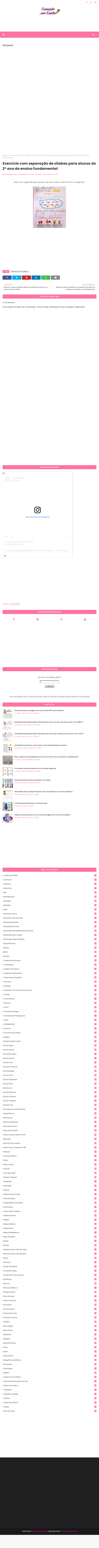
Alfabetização (49, 897)
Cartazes (49, 986)
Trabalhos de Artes (49, 1394)
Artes (49, 909)
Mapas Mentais (49, 1224)
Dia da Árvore (49, 1050)
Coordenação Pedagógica (49, 1016)
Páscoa (49, 1283)
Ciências (49, 1003)
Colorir (49, 1007)
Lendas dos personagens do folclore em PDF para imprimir (39, 710)
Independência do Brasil (49, 1203)
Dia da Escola (49, 1058)
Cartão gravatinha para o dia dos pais (30, 803)
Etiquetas (49, 1139)
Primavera (49, 1305)
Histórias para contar (49, 1194)
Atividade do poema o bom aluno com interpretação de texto (40, 745)
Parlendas (49, 1279)
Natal (49, 1258)
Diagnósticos (49, 1113)
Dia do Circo (49, 1075)
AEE (49, 892)
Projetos (49, 1322)
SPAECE (49, 1373)
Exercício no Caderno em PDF (49, 1147)
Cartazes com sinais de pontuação (49, 990)
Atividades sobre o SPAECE (49, 939)
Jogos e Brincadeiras (49, 1211)
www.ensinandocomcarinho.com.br (19, 174)
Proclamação (49, 1309)
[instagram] (91, 2)
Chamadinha (49, 999)
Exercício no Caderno (23, 155)
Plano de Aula (49, 1296)
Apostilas (49, 905)
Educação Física (49, 1126)
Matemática (49, 1228)
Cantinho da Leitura (49, 969)
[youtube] (85, 619)
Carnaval (49, 982)
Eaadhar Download (40, 1531)
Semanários (49, 1356)
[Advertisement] (49, 23)
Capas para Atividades (49, 973)
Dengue (49, 1037)
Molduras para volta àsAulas (49, 1254)
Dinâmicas (49, 1118)
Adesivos (49, 884)
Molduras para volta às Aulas (49, 1249)
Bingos (49, 948)
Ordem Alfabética (49, 1266)
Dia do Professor (49, 1092)
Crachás (49, 1028)
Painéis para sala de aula (49, 1275)
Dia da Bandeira (49, 1054)
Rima (49, 1347)
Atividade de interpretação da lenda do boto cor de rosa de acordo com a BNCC (49, 722)
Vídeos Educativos (49, 1402)
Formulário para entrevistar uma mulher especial (35, 768)
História (49, 1190)
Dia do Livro (49, 1088)
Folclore (49, 1169)
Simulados (49, 1364)
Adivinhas (49, 888)
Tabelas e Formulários (49, 1377)
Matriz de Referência (49, 1232)
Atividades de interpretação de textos (49, 931)
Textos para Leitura (49, 1385)
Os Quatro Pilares (49, 1271)
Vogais (49, 1407)
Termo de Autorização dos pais (49, 1381)
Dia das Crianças (49, 1067)
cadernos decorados (49, 960)
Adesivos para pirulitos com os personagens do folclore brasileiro (42, 815)
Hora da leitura (49, 1198)
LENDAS (49, 1220)
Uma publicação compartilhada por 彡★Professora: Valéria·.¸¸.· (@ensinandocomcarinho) (41, 550)
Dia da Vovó (49, 1062)
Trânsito (49, 1398)
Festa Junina (49, 1164)
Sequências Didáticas (49, 1360)
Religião (49, 1339)
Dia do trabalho (49, 1101)
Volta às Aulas (49, 1411)
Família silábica (49, 1156)
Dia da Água (49, 1045)
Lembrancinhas (49, 1215)
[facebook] (86, 2)
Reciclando (49, 1330)
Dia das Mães (49, 1071)
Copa (49, 1020)
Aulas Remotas (49, 943)
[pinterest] (95, 2)
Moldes (49, 1245)
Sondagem (49, 1368)
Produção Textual (49, 1317)
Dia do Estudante (49, 1079)
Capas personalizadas (49, 977)
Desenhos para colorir (49, 1041)
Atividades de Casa (49, 926)
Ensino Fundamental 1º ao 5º (49, 1135)
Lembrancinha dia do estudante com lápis (32, 780)
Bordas (49, 956)
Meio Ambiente (49, 1237)
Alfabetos (49, 901)
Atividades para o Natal (49, 935)
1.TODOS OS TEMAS (49, 875)
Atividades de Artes (49, 922)
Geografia (49, 1181)
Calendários (49, 965)
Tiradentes (49, 1390)
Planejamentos (49, 1292)
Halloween (49, 1186)
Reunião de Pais (49, 1343)
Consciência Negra (49, 1011)
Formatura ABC (49, 1173)
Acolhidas (49, 880)
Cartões (49, 994)
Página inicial (8, 155)
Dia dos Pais (49, 1105)
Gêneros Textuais (49, 1177)
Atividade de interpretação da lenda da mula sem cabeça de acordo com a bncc (49, 733)
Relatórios (49, 1334)
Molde (49, 1241)
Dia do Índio (49, 1084)
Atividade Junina (49, 914)
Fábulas (49, 1152)
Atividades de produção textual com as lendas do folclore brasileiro (43, 791)
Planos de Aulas (49, 1300)
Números (49, 1262)
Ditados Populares (49, 1122)
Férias (49, 1160)
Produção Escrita (49, 1313)
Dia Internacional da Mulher (49, 1109)
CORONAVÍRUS (49, 1024)
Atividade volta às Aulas (49, 918)
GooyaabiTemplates (69, 1531)
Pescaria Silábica (49, 1288)
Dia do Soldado (49, 1096)
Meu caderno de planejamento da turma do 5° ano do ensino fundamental (46, 757)
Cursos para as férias (49, 1033)
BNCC (49, 952)
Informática (49, 1207)
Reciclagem (49, 1326)
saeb (49, 1351)
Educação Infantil (49, 1130)
